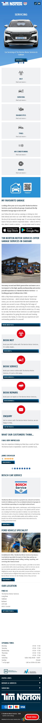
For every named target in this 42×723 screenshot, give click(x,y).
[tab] (18, 63)
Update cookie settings (8, 715)
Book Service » (9, 377)
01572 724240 (6, 606)
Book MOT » (8, 351)
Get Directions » (8, 611)
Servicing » (19, 60)
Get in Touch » (9, 427)
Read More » (7, 462)
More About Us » (8, 325)
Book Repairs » (9, 401)
